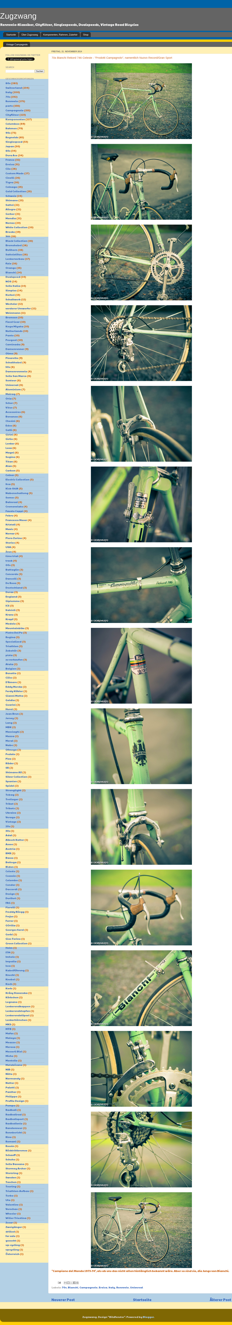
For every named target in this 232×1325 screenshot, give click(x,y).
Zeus (9, 551)
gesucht (11, 1240)
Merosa (10, 1047)
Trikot (10, 803)
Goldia (10, 700)
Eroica (103, 1287)
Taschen (11, 1182)
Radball (11, 1110)
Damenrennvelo (16, 371)
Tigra (9, 182)
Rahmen (11, 128)
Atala (9, 664)
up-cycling (13, 1245)
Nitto (9, 1074)
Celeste (10, 871)
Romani (11, 1141)
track (9, 560)
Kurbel (10, 295)
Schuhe (10, 1159)
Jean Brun (12, 713)
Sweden (11, 1177)
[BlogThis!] (68, 1282)
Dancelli (11, 578)
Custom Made (15, 173)
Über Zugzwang (29, 34)
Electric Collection (17, 479)
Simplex (11, 290)
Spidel (10, 785)
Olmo (9, 353)
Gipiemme (13, 601)
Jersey (10, 718)
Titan (9, 461)
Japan (10, 146)
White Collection (16, 227)
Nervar (10, 533)
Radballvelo (14, 1123)
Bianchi (73, 1287)
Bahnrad (12, 502)
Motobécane (14, 1065)
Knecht (10, 975)
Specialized (13, 641)
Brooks (10, 232)
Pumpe (10, 1105)
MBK (9, 727)
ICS (7, 605)
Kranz (10, 614)
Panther (11, 1092)
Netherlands (14, 331)
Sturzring (12, 1173)
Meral (9, 740)
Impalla (11, 961)
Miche (9, 1056)
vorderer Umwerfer (18, 308)
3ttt (8, 236)
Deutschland (14, 587)
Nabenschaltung (17, 493)
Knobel (10, 979)
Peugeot (11, 340)
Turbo (10, 1195)
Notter (10, 1083)
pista (9, 655)
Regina (10, 637)
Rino (9, 1137)
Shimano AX (14, 772)
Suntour (11, 380)
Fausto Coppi (14, 511)
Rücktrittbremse (16, 1150)
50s (8, 367)
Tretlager (12, 799)
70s (64, 1287)
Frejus (9, 916)
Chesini (10, 421)
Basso (10, 858)
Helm (9, 948)
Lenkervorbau (15, 259)
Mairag (10, 394)
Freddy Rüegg (15, 912)
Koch (9, 984)
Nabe (9, 745)
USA (8, 547)
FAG (8, 903)
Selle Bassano (15, 1164)
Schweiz (11, 196)
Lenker (10, 443)
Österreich (12, 1254)
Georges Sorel (15, 930)
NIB (8, 1069)
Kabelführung (15, 970)
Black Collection (16, 241)
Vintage (11, 821)
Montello (12, 1060)
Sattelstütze (14, 254)
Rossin (10, 1146)
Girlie (9, 439)
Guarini (11, 704)
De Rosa (11, 583)
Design (10, 894)
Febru (9, 515)
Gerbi (9, 934)
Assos (9, 844)
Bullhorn (11, 250)
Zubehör (11, 650)
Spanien (11, 781)
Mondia (11, 218)
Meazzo (11, 1042)
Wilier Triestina (16, 1218)
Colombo (12, 880)
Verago (10, 817)
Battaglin (12, 569)
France (10, 159)
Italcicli (11, 610)
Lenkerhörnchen (16, 1020)
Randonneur (14, 1128)
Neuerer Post (63, 1299)
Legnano (12, 1002)
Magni (10, 452)
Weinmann (13, 313)
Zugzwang (18, 16)
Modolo (11, 623)
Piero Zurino (14, 538)
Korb (9, 988)
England (11, 596)
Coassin (11, 876)
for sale (10, 1236)
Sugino (10, 457)
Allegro (11, 209)
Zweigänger (14, 1227)
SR (7, 767)
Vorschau (12, 1209)
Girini (9, 434)
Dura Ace (11, 155)
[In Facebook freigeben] (74, 1282)
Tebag (10, 794)
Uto (8, 1200)
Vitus (9, 407)
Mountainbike (15, 628)
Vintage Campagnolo (17, 44)
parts (9, 105)
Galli (9, 430)
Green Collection (16, 943)
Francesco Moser (16, 520)
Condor (10, 885)
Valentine (12, 1204)
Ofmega (11, 749)
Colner (10, 475)
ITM (8, 952)
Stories (10, 542)
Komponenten (15, 119)
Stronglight (13, 790)
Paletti (10, 1087)
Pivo (8, 758)
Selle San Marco (16, 376)
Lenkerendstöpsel (18, 1015)
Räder (10, 763)
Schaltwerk (13, 299)
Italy (112, 1287)
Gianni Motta (14, 695)
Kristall (11, 524)
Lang (9, 722)
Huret (9, 709)
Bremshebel (14, 245)
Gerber (10, 214)
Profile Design (15, 1101)
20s (8, 826)
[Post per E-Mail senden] (59, 1282)
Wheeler (11, 1213)
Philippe (11, 1096)
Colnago (11, 187)
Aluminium (13, 389)
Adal (9, 835)
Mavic (9, 529)
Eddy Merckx (14, 686)
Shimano (12, 200)
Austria (10, 849)
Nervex (10, 223)
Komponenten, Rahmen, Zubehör (60, 34)
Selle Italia (13, 286)
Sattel (10, 205)
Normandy (13, 1078)
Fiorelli (10, 907)
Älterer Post (220, 1299)
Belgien (11, 668)
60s (8, 150)
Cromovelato (14, 506)
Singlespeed (14, 141)
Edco (9, 425)
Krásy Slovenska (17, 993)
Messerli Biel (14, 1051)
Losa (9, 448)
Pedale (10, 754)
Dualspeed (13, 277)
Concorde (12, 574)
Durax (10, 592)
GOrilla (10, 925)
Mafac (10, 1033)
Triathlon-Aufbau (17, 1191)
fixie (8, 263)
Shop (85, 34)
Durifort (11, 898)
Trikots (10, 808)
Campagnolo (89, 1287)
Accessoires (13, 412)
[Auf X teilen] (71, 1282)
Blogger (148, 1317)
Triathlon (12, 646)
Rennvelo (122, 1287)
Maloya (11, 1038)
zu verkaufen (14, 659)
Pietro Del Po (14, 632)
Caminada (13, 344)
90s (8, 132)
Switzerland (14, 87)
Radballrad (14, 1114)
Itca (8, 484)
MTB (8, 1029)
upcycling (12, 1249)
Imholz (10, 957)
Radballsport (15, 1119)
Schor (9, 403)
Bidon (10, 867)
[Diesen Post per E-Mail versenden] (65, 1282)
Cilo (8, 168)
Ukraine (11, 812)
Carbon (10, 470)
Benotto (11, 673)
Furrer (10, 921)
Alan (9, 466)
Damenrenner (15, 349)
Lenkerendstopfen (18, 1011)
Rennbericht (14, 1132)
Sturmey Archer (16, 1168)
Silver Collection (16, 776)
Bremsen (11, 317)
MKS (8, 1024)
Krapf (9, 619)
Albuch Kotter (15, 840)
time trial (12, 556)
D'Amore (11, 682)
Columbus (12, 123)
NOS (8, 281)
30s (8, 831)
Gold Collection (16, 191)
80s (8, 83)
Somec (10, 497)
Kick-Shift (12, 488)
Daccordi (12, 889)
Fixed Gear (13, 322)
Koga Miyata (14, 326)
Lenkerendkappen (18, 1006)
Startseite (11, 34)
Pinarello (12, 358)
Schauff (11, 1155)
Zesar (9, 1222)
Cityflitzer (12, 114)
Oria (9, 398)
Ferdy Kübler (14, 691)
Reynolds (12, 137)
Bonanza (12, 416)
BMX (8, 853)
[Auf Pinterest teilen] (77, 1282)
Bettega (11, 862)
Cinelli (10, 177)
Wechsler (11, 304)
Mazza (10, 736)
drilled (10, 1231)
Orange (11, 268)
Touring (11, 1186)
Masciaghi (13, 731)
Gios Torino (13, 939)
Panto (10, 335)
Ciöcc (9, 677)
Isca (8, 966)
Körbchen (12, 997)
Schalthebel (14, 362)
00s (8, 565)
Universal (136, 1287)
